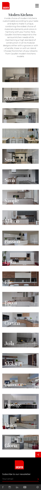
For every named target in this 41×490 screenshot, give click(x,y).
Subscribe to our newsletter (16, 474)
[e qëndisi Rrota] (37, 487)
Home (6, 5)
